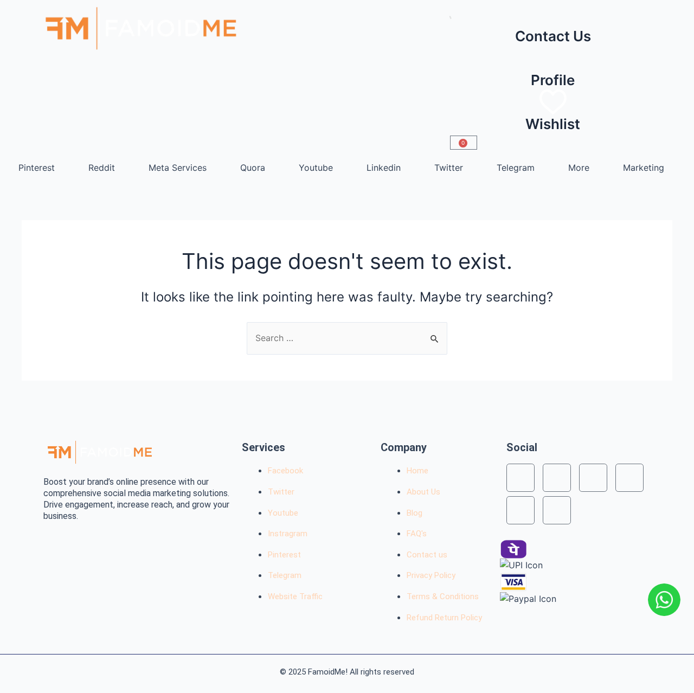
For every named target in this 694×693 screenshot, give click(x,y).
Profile (553, 80)
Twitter (448, 167)
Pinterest (36, 167)
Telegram (516, 167)
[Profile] (553, 58)
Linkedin (384, 167)
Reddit (101, 167)
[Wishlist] (553, 102)
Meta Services (178, 167)
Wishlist (552, 124)
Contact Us (553, 36)
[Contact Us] (553, 14)
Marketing (643, 167)
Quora (252, 167)
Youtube (316, 167)
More (578, 167)
